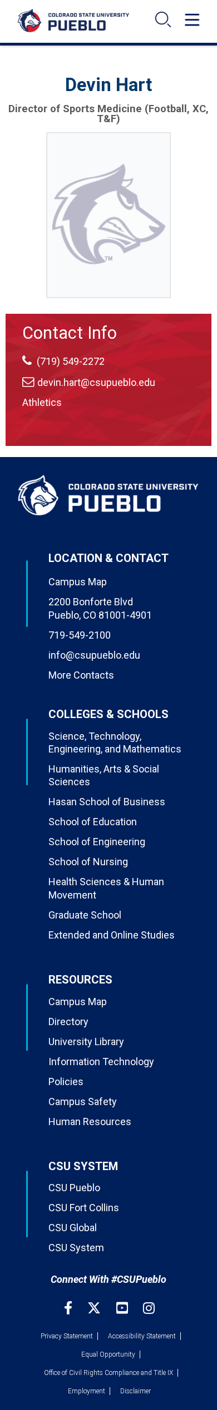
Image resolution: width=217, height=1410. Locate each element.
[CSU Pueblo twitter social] (95, 1308)
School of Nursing (88, 861)
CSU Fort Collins (83, 1207)
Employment (86, 1391)
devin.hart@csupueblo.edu (96, 382)
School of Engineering (96, 841)
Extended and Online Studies (111, 935)
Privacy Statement (67, 1336)
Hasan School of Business (106, 801)
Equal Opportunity (108, 1354)
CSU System (76, 1247)
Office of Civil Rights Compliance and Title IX (108, 1373)
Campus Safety (82, 1101)
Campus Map (77, 582)
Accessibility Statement (142, 1336)
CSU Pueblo (74, 1187)
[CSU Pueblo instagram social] (149, 1308)
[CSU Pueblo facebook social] (69, 1308)
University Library (86, 1041)
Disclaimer (135, 1391)
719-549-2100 (79, 635)
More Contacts (81, 675)
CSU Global (72, 1227)
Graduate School (84, 915)
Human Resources (89, 1121)
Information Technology (101, 1061)
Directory (68, 1021)
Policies (65, 1081)
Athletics (42, 402)
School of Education (92, 821)
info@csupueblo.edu (94, 655)
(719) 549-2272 (69, 361)
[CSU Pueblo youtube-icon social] (123, 1308)
